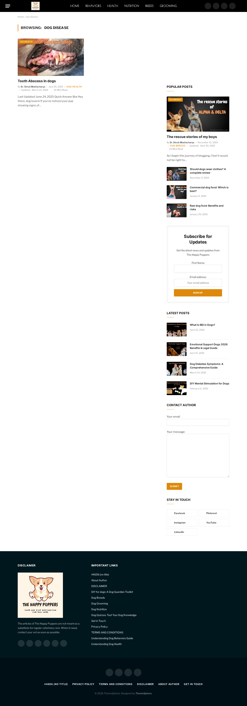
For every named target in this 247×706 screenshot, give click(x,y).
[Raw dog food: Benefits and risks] (177, 210)
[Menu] (7, 6)
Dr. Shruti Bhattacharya (33, 86)
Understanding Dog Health (106, 644)
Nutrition (131, 5)
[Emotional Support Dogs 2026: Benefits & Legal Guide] (177, 349)
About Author (99, 580)
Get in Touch (98, 620)
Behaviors (93, 5)
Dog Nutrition (99, 609)
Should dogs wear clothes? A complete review (208, 170)
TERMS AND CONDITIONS (107, 632)
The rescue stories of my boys (192, 137)
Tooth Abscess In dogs (37, 81)
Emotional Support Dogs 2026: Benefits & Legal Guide (209, 346)
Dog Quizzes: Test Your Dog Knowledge (114, 615)
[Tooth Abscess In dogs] (51, 57)
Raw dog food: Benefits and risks (206, 207)
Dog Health (26, 42)
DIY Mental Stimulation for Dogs (209, 383)
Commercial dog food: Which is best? (209, 189)
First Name (198, 262)
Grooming (168, 5)
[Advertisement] (198, 51)
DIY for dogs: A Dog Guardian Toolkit (112, 591)
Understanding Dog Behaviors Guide (112, 638)
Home (74, 5)
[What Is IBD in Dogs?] (177, 329)
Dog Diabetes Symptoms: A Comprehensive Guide (206, 365)
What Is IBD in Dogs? (202, 324)
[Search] (240, 6)
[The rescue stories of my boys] (198, 114)
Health (112, 5)
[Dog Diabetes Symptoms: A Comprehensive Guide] (177, 369)
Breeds (149, 5)
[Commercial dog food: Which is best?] (177, 192)
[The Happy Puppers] (35, 6)
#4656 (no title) (100, 574)
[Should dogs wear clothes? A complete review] (177, 174)
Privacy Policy (99, 626)
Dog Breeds (175, 100)
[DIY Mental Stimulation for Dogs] (177, 388)
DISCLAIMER (99, 586)
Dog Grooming (99, 603)
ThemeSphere (144, 693)
